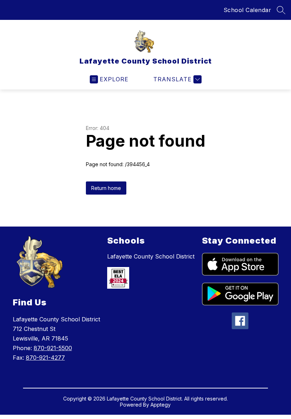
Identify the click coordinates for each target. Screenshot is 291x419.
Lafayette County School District (150, 256)
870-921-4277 (45, 357)
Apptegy (160, 405)
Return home (106, 188)
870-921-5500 (53, 348)
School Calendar (247, 9)
